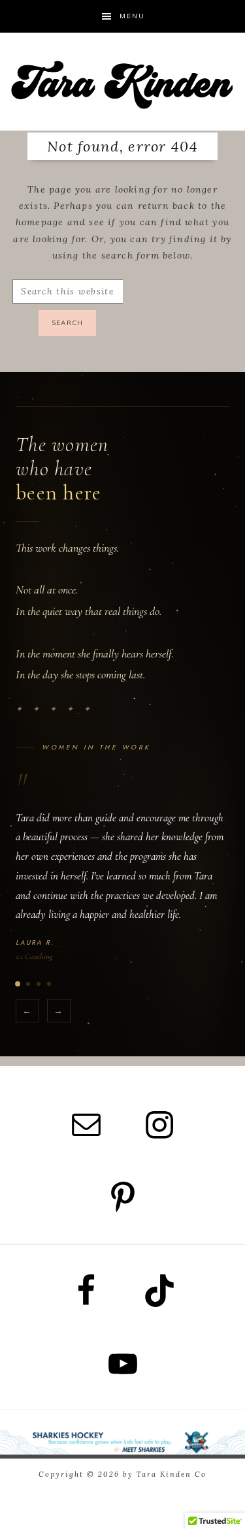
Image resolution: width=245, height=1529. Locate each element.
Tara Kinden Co (171, 1474)
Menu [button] (132, 16)
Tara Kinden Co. (122, 81)
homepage (40, 222)
